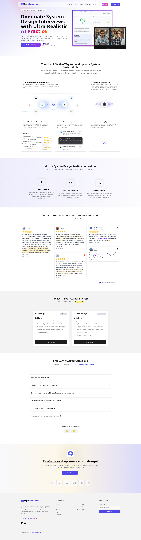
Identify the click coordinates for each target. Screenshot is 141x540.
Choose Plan (51, 342)
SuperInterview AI (36, 532)
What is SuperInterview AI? (40, 378)
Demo (57, 504)
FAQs (81, 4)
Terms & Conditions (82, 509)
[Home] (30, 4)
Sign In (114, 4)
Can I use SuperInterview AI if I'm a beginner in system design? (52, 393)
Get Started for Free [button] (29, 45)
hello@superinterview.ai (84, 364)
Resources (88, 4)
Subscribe (109, 511)
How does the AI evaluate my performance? (46, 416)
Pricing (76, 4)
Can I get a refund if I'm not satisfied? (44, 408)
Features (69, 4)
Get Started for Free (69, 473)
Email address (103, 504)
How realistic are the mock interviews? (44, 385)
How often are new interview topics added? (46, 401)
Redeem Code (80, 504)
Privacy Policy (80, 507)
